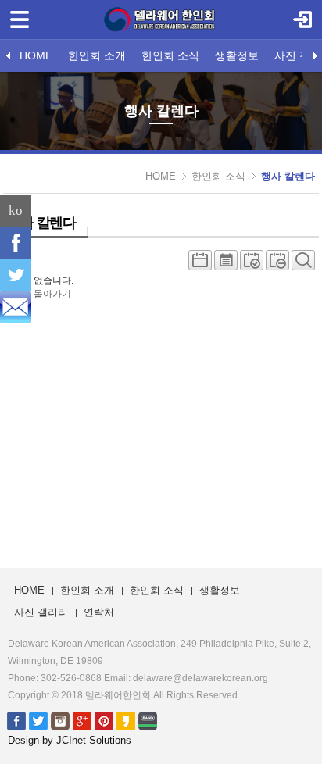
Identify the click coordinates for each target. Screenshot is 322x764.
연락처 (99, 612)
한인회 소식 (170, 55)
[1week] (277, 264)
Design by (69, 740)
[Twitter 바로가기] (38, 720)
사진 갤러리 (41, 612)
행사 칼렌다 (288, 176)
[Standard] (200, 264)
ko (16, 210)
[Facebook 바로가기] (16, 720)
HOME (36, 55)
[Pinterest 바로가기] (104, 720)
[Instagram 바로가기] (60, 720)
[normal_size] (303, 264)
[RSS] (15, 307)
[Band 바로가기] (147, 720)
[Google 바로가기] (82, 720)
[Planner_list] (226, 264)
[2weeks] (251, 264)
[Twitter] (15, 275)
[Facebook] (15, 243)
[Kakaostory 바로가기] (125, 720)
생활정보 (237, 55)
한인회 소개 (97, 55)
